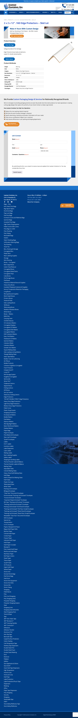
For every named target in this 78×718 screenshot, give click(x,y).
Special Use (7, 520)
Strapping (6, 590)
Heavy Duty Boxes (9, 285)
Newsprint (7, 547)
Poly (5, 594)
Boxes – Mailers (8, 314)
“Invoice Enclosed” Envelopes (12, 498)
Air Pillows (7, 361)
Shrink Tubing (8, 587)
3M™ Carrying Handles (10, 623)
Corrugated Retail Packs (11, 271)
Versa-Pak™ (7, 381)
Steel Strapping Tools (10, 612)
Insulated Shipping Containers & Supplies (15, 287)
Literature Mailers (9, 345)
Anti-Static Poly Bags (10, 206)
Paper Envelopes (8, 433)
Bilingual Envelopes (9, 491)
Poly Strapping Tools (10, 599)
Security (6, 695)
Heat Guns (7, 578)
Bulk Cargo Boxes (9, 265)
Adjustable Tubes (9, 469)
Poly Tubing (7, 233)
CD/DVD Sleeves (8, 321)
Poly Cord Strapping (9, 596)
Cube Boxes (7, 276)
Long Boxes (7, 291)
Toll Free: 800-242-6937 (34, 197)
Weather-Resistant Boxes (11, 309)
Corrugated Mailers (9, 332)
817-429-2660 (70, 5)
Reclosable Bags (8, 235)
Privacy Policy (7, 715)
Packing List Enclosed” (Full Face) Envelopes (16, 507)
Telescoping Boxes (9, 307)
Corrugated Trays (9, 274)
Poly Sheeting (8, 231)
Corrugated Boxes (9, 269)
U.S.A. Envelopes (9, 525)
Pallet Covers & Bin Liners (11, 227)
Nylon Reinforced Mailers (11, 426)
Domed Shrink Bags (9, 574)
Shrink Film (7, 572)
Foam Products (8, 368)
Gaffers (6, 661)
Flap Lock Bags (8, 213)
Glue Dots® (7, 666)
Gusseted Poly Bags (9, 222)
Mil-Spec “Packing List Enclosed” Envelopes (16, 502)
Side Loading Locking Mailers (12, 352)
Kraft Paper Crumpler (10, 545)
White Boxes (7, 312)
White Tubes (7, 486)
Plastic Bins (7, 253)
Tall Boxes (7, 305)
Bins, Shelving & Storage (11, 249)
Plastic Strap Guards (9, 410)
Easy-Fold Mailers (9, 336)
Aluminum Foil (8, 632)
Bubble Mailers (8, 417)
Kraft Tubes (7, 480)
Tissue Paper (7, 560)
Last (41, 145)
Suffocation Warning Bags (11, 242)
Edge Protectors (8, 397)
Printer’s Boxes (8, 298)
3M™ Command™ (9, 625)
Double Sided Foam (9, 650)
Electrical (6, 657)
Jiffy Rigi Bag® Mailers (10, 424)
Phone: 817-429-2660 (34, 200)
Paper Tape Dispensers (10, 690)
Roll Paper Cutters (9, 556)
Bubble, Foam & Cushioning (12, 359)
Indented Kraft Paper (10, 540)
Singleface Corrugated (10, 377)
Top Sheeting (7, 244)
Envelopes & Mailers (10, 415)
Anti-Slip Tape (8, 634)
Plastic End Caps (8, 482)
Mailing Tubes (8, 466)
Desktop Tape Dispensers (11, 646)
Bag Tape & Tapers (9, 209)
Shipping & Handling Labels (12, 460)
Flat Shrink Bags (8, 576)
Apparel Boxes (8, 386)
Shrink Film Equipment (10, 581)
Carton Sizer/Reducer (10, 267)
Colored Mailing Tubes (10, 471)
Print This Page (10, 45)
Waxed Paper (8, 569)
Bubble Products (8, 363)
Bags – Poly (7, 204)
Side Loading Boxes (9, 303)
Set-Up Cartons (8, 392)
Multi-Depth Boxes (9, 296)
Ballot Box (7, 316)
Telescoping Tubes (9, 484)
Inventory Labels (8, 446)
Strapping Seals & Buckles (11, 610)
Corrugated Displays (9, 325)
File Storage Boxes (9, 278)
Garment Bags (8, 220)
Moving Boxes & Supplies (11, 294)
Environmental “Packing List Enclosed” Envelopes (18, 495)
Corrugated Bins (8, 251)
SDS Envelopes (8, 518)
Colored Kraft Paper (9, 533)
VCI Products (7, 565)
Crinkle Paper (8, 536)
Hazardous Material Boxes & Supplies (14, 283)
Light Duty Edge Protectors (12, 404)
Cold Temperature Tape (10, 643)
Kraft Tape (7, 677)
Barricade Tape (8, 637)
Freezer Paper (8, 538)
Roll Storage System (10, 374)
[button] (71, 42)
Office (5, 688)
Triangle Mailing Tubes (10, 354)
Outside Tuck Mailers (10, 348)
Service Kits (7, 585)
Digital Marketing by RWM (49, 715)
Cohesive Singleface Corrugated (13, 365)
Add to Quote (9, 59)
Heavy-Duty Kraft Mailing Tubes (13, 473)
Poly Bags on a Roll (9, 229)
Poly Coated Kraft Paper (11, 549)
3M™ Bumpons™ (8, 621)
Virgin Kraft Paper (9, 567)
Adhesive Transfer (9, 630)
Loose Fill (6, 372)
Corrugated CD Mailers (10, 327)
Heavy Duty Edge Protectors (12, 401)
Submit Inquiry (17, 172)
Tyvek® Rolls (7, 563)
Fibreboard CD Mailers (10, 339)
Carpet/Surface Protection (11, 639)
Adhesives (7, 628)
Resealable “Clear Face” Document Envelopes (17, 516)
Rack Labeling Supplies (10, 256)
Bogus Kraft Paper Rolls (10, 529)
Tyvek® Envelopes (9, 439)
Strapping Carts (8, 607)
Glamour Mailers (8, 421)
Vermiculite (7, 379)
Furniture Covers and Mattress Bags (14, 218)
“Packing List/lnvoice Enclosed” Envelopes (16, 504)
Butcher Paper (8, 531)
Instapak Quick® (8, 370)
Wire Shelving (8, 260)
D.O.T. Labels (7, 444)
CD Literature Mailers (10, 323)
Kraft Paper (7, 542)
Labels (6, 442)
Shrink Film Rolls (8, 583)
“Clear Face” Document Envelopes (13, 493)
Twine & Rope (8, 614)
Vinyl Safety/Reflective (10, 706)
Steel (5, 605)
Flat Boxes (7, 280)
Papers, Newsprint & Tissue (12, 527)
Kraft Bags (7, 475)
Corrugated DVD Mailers (11, 330)
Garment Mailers (8, 341)
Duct (5, 655)
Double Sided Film (9, 648)
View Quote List (68, 9)
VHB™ (5, 702)
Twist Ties (7, 247)
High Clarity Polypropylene (11, 224)
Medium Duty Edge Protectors (12, 406)
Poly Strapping (8, 693)
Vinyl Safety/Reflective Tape (12, 704)
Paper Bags (7, 430)
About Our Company (33, 202)
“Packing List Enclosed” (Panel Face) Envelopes (17, 511)
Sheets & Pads (8, 300)
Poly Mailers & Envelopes (11, 435)
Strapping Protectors (10, 413)
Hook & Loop (7, 672)
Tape (5, 616)
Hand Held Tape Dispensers (12, 668)
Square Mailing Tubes (10, 350)
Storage (6, 258)
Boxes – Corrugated (9, 262)
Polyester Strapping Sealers (12, 603)
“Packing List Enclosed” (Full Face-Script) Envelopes (19, 509)
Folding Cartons (8, 388)
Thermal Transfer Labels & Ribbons (14, 464)
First (13, 145)
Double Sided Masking (10, 652)
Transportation (8, 522)
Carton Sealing (8, 641)
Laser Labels (7, 451)
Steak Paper (7, 558)
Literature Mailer (8, 343)
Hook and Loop (8, 675)
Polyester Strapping (9, 601)
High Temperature (9, 670)
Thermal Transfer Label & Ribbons (13, 462)
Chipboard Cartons (9, 383)
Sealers (6, 238)
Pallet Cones (7, 408)
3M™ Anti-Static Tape (10, 619)
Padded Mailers (8, 428)
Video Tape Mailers (9, 357)
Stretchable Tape (8, 699)
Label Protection (8, 679)
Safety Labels (8, 457)
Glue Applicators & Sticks (11, 663)
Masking (6, 686)
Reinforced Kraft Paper (10, 551)
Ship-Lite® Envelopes (10, 437)
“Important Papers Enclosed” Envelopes (15, 500)
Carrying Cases (8, 318)
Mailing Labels (8, 453)
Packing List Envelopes (10, 489)
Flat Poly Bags (8, 215)
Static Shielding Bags (10, 240)
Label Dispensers (9, 448)
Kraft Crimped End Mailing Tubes (13, 477)
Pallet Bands (7, 592)
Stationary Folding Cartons (11, 395)
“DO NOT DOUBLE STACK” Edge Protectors (16, 399)
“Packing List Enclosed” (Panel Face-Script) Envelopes (19, 513)
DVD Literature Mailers (10, 334)
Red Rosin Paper (8, 554)
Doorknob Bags (8, 211)
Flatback (6, 659)
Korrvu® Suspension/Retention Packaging (16, 289)
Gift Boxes (7, 390)
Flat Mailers (7, 419)
